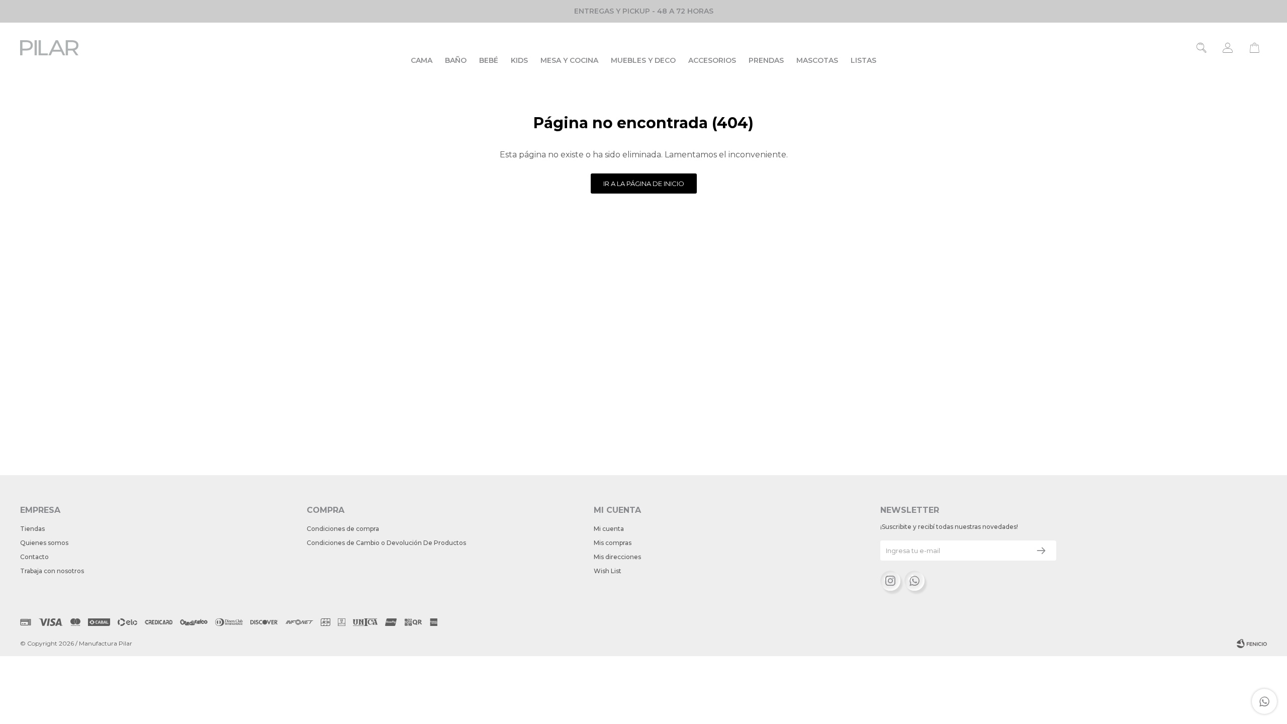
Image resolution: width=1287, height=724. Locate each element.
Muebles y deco (643, 60)
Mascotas (817, 60)
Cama (421, 60)
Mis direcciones (617, 557)
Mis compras (612, 543)
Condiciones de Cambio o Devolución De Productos (386, 543)
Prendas (766, 60)
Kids (519, 60)
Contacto (34, 557)
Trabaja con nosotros (52, 571)
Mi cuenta (609, 528)
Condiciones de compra (343, 528)
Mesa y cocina (569, 60)
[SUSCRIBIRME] (1041, 550)
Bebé (488, 60)
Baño (456, 60)
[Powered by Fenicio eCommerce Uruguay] (1252, 643)
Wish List (607, 571)
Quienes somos (44, 543)
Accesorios (712, 60)
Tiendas (32, 528)
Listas (863, 60)
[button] (1201, 47)
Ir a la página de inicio (643, 183)
